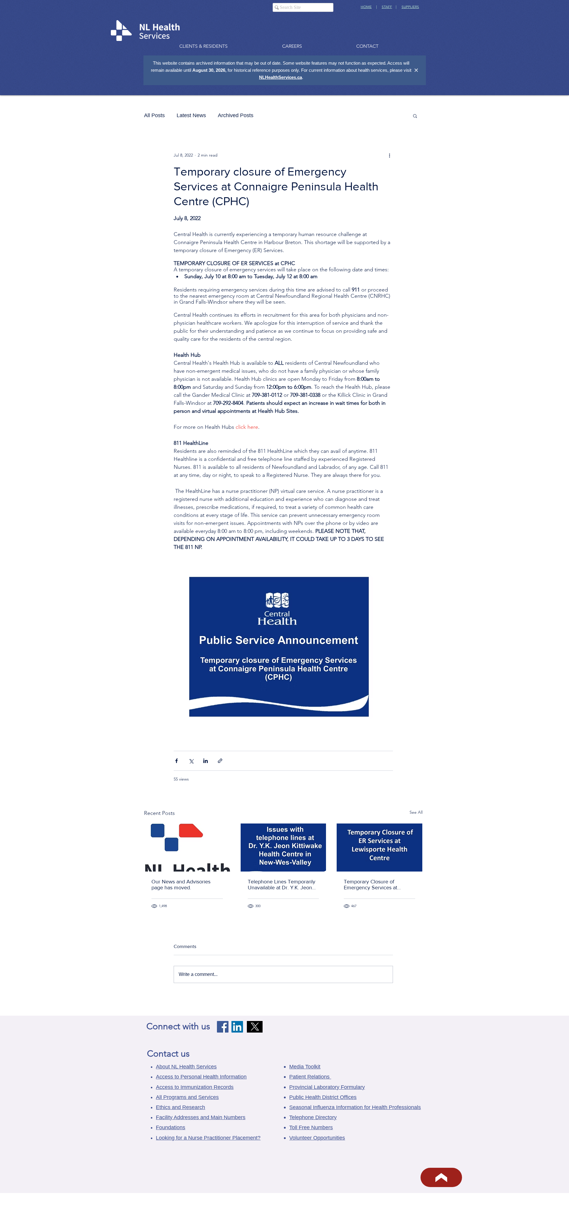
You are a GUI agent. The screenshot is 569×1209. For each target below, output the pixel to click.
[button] (415, 115)
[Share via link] (220, 761)
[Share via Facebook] (176, 761)
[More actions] (389, 155)
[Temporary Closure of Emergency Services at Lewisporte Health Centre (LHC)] (379, 847)
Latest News (191, 115)
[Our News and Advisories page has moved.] (187, 847)
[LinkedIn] (237, 1027)
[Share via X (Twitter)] (191, 761)
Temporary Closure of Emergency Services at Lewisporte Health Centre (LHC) (373, 885)
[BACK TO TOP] (441, 1177)
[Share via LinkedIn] (205, 761)
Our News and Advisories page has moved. (180, 885)
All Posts (154, 115)
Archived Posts (235, 115)
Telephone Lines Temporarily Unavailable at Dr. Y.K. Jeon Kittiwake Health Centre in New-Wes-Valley (281, 885)
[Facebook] (222, 1027)
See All (416, 812)
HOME (366, 6)
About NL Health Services (186, 1067)
